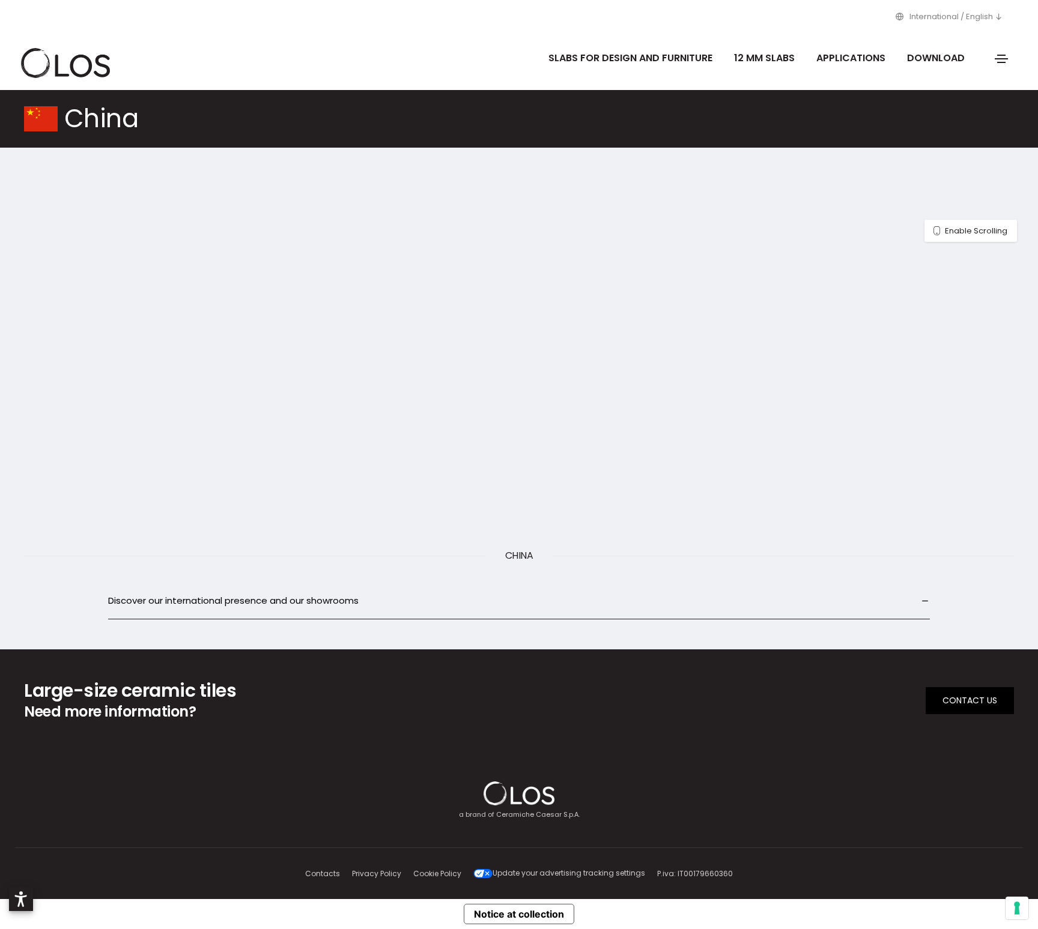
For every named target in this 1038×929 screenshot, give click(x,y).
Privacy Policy (376, 873)
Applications (850, 58)
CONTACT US (969, 700)
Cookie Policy (437, 873)
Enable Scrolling (976, 230)
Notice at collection (519, 914)
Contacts (322, 873)
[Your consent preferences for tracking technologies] (1017, 908)
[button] (21, 899)
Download (936, 58)
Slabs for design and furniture (630, 58)
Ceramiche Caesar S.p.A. (538, 814)
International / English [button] (951, 16)
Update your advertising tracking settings (569, 873)
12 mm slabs (764, 58)
